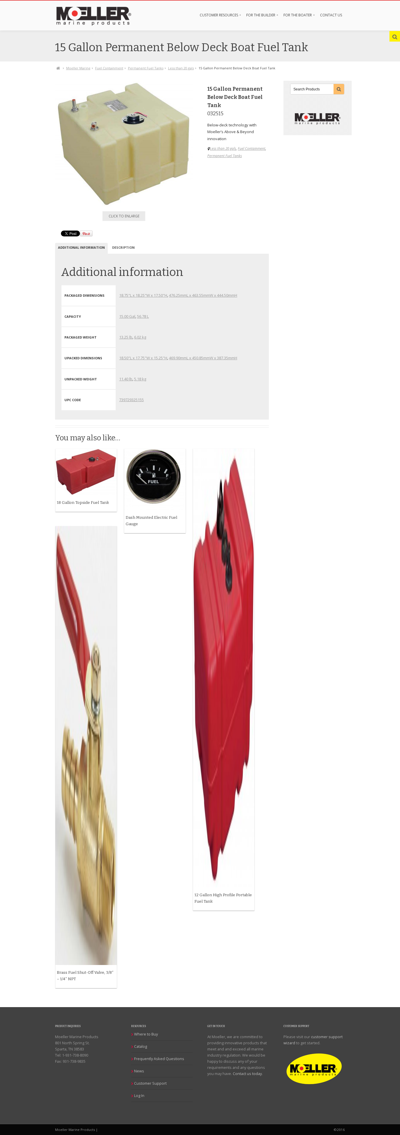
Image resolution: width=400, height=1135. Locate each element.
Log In (139, 1095)
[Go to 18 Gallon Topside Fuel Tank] (86, 472)
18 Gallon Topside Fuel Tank (83, 502)
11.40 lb (125, 379)
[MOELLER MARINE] (99, 15)
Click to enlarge (124, 216)
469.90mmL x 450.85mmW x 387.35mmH (203, 357)
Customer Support (150, 1083)
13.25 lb (125, 337)
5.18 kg (140, 379)
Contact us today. (248, 1073)
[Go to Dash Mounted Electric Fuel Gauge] (155, 479)
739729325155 (131, 399)
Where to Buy (146, 1034)
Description (123, 247)
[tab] (81, 248)
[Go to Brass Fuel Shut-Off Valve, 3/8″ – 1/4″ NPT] (86, 745)
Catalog (140, 1046)
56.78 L (143, 316)
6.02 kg (140, 337)
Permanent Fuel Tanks (145, 68)
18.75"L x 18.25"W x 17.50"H (143, 295)
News (139, 1071)
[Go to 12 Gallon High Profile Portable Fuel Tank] (223, 668)
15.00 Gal (127, 316)
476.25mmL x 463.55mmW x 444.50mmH (203, 295)
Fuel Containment (109, 68)
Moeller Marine (78, 68)
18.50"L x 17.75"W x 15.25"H (143, 357)
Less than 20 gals (181, 68)
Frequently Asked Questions (159, 1058)
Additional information (81, 247)
